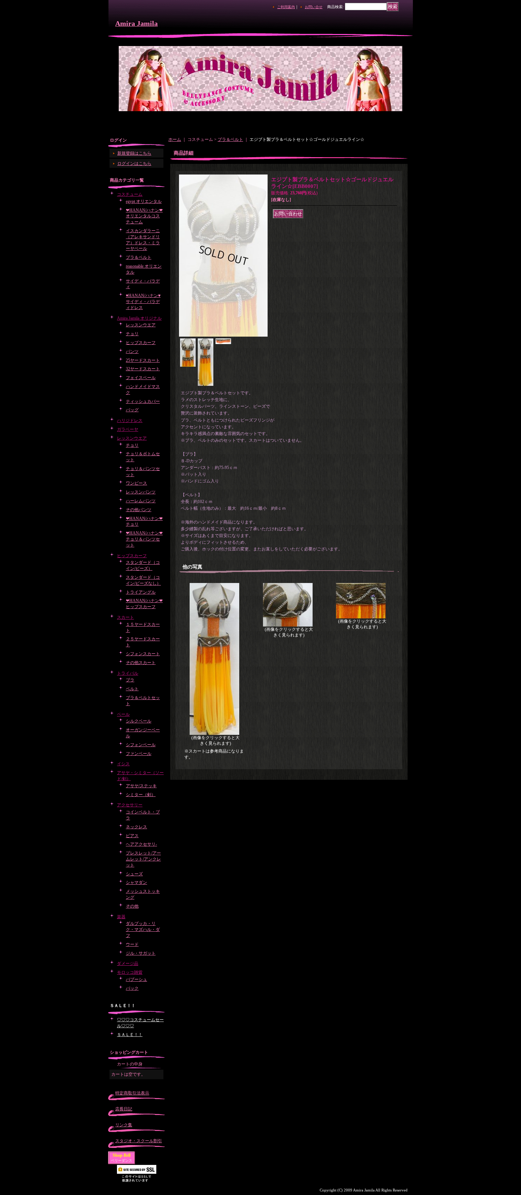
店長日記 (123, 1109)
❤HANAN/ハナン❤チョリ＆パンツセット (144, 539)
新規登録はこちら (134, 153)
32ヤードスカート (143, 368)
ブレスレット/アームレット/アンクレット (143, 859)
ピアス (132, 835)
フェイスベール (141, 377)
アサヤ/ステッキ (141, 785)
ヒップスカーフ (141, 342)
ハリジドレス (129, 420)
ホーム (174, 139)
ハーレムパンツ (141, 500)
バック (132, 988)
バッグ (132, 409)
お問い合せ (314, 7)
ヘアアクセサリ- (141, 844)
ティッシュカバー (143, 401)
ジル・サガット (141, 953)
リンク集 (123, 1124)
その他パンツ (138, 509)
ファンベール (138, 753)
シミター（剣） (141, 794)
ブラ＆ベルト (138, 257)
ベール (123, 714)
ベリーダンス (121, 1160)
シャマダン (136, 882)
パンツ (132, 351)
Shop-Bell (122, 1155)
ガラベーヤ (127, 429)
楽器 (121, 916)
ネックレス (136, 826)
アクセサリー (129, 804)
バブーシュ (136, 979)
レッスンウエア (141, 324)
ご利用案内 (286, 7)
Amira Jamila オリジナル (139, 318)
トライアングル (141, 592)
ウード (132, 944)
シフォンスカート (143, 653)
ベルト (132, 688)
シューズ (134, 873)
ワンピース (136, 483)
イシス (123, 763)
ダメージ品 (127, 963)
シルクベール (138, 721)
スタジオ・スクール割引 (138, 1140)
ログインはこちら (134, 163)
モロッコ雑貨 (129, 972)
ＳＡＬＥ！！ (129, 1034)
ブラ (130, 679)
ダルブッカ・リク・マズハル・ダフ (143, 929)
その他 (132, 906)
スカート (125, 617)
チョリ (132, 333)
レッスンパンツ (141, 492)
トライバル (127, 673)
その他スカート (141, 662)
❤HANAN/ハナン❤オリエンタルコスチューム (144, 216)
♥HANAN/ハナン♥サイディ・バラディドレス (143, 301)
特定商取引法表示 (132, 1093)
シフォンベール (141, 744)
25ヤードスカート (143, 360)
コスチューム (129, 194)
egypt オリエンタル (144, 201)
